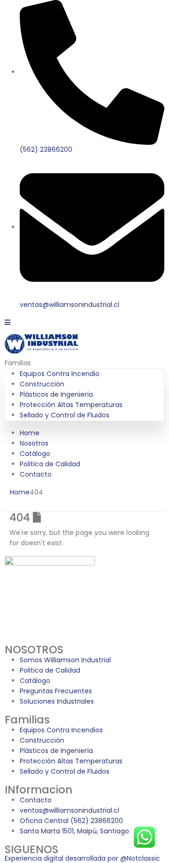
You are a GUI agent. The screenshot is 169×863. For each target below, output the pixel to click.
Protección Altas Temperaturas (71, 404)
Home (29, 433)
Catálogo (35, 453)
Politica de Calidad (50, 464)
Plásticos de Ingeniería (56, 394)
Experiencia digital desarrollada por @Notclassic (82, 858)
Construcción (42, 384)
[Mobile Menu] (7, 322)
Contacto (36, 474)
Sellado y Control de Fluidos (64, 415)
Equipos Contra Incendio (60, 373)
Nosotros (34, 443)
